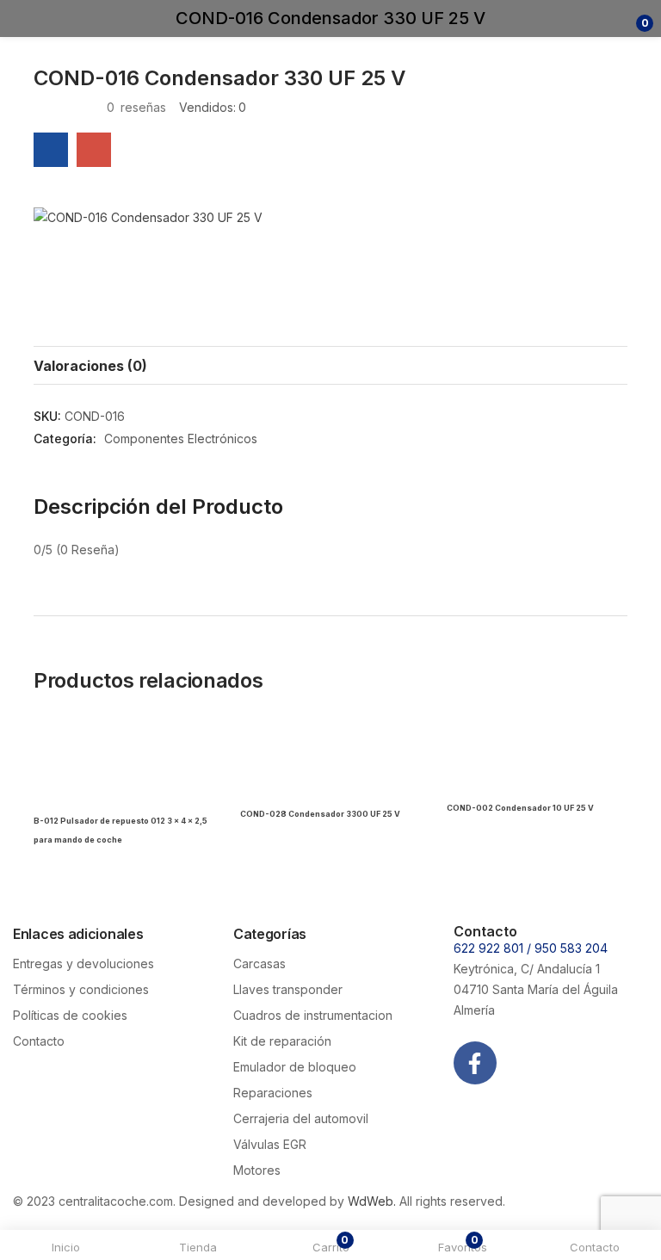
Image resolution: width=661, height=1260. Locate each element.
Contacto (39, 1041)
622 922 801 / (494, 948)
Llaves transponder (288, 989)
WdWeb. (372, 1201)
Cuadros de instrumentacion (312, 1015)
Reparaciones (272, 1092)
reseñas (136, 107)
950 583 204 (571, 948)
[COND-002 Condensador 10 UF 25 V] (537, 760)
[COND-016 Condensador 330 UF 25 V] (51, 150)
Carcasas (259, 963)
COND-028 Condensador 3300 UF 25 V (320, 813)
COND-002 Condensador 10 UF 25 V (520, 807)
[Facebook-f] (475, 1062)
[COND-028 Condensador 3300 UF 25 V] (330, 760)
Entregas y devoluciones (83, 963)
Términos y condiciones (81, 989)
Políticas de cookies (70, 1015)
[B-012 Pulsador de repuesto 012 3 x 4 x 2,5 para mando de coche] (124, 760)
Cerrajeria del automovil (300, 1118)
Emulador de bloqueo (294, 1066)
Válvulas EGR (269, 1144)
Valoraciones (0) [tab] (90, 365)
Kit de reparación (282, 1041)
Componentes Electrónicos (180, 438)
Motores (257, 1170)
